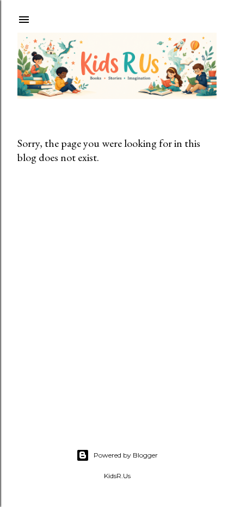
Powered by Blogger (126, 455)
